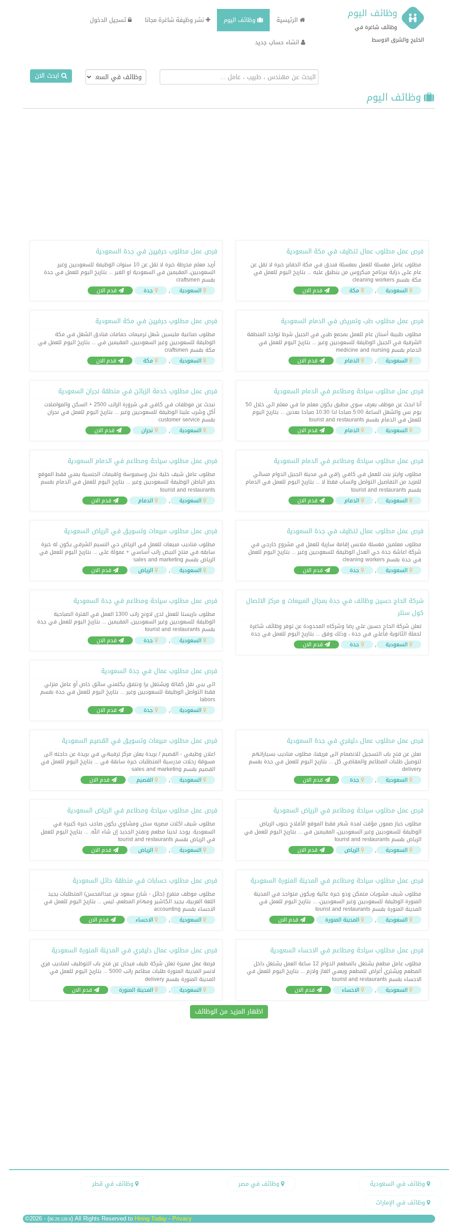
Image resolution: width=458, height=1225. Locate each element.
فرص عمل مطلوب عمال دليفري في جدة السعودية (355, 741)
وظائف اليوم (372, 12)
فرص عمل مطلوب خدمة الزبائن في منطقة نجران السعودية (137, 391)
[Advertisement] (229, 173)
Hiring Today (151, 1218)
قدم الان (313, 290)
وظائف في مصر (259, 1183)
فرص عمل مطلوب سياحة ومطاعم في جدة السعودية (145, 601)
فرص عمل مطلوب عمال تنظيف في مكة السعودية (355, 251)
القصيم (144, 780)
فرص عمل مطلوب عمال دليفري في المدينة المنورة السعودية (134, 950)
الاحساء (144, 920)
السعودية (396, 290)
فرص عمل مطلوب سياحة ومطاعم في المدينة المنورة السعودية (337, 881)
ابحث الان (48, 76)
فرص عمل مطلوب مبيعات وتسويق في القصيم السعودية (139, 741)
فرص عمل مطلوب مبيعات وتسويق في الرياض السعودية (140, 531)
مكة (354, 290)
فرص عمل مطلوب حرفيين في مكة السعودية (156, 321)
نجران (147, 430)
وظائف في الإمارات (401, 1202)
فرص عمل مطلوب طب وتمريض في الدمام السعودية (352, 321)
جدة (148, 290)
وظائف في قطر (113, 1183)
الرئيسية (288, 19)
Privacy (182, 1218)
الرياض (145, 570)
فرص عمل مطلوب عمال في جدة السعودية (159, 671)
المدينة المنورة (342, 920)
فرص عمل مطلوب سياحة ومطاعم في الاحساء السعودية (347, 950)
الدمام (351, 361)
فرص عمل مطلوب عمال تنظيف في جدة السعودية (355, 531)
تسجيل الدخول (109, 19)
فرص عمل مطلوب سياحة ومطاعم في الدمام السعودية (349, 391)
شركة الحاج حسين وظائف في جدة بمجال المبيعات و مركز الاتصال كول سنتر (335, 607)
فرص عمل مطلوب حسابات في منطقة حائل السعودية (144, 881)
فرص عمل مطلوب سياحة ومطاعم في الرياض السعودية (348, 810)
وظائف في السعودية (398, 1183)
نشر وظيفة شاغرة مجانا (175, 19)
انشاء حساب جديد (278, 42)
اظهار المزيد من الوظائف (229, 1012)
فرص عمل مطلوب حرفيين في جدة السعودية (156, 251)
